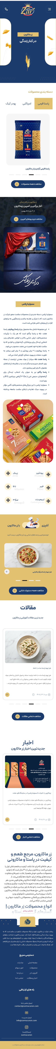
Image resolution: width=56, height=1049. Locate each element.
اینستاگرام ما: (26, 1032)
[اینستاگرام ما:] (27, 1027)
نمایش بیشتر (28, 910)
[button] (49, 9)
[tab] (43, 103)
